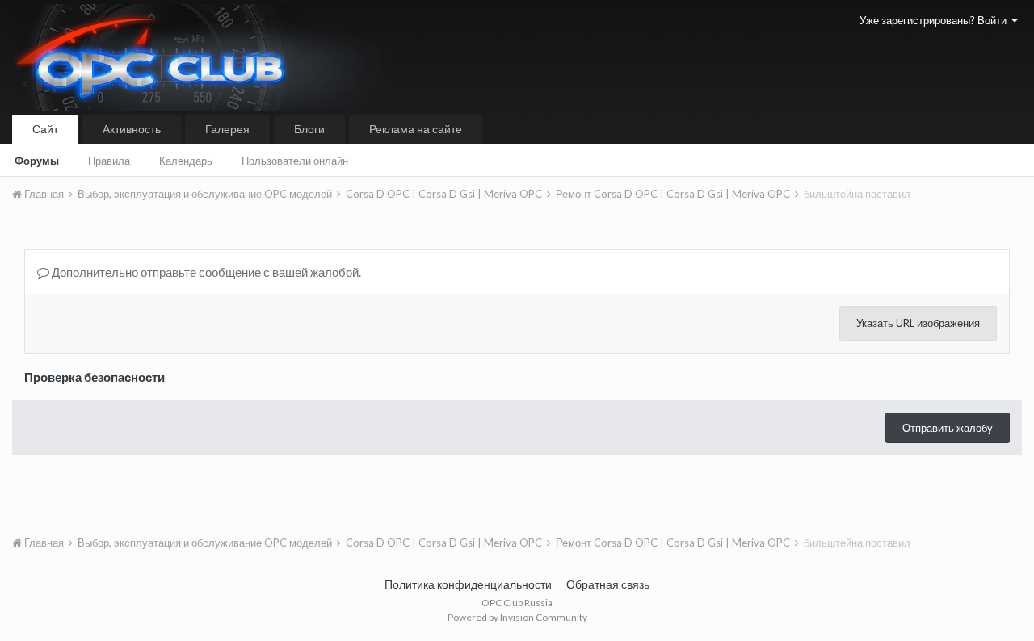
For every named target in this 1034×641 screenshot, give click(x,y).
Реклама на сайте (415, 129)
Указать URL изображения (918, 322)
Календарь (185, 160)
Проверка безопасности (94, 377)
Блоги (309, 129)
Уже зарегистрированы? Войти (935, 20)
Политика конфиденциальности (468, 584)
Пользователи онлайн (295, 160)
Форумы (37, 160)
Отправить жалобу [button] (947, 427)
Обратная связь (607, 584)
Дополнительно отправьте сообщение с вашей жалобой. (205, 272)
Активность (132, 129)
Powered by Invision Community (517, 617)
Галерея (227, 129)
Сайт (45, 129)
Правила (109, 160)
